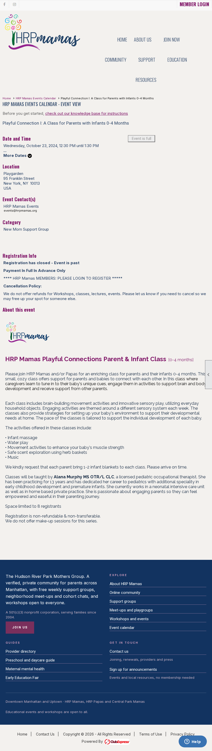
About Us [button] (143, 39)
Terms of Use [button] (150, 734)
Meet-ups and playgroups (131, 610)
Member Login (194, 4)
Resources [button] (145, 79)
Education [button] (177, 59)
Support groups (123, 601)
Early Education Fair (22, 677)
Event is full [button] (141, 138)
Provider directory (21, 651)
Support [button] (146, 59)
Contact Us (45, 734)
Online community (125, 592)
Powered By (93, 741)
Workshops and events (129, 619)
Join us (20, 627)
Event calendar (122, 627)
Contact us (119, 651)
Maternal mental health (25, 669)
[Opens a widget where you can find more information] (192, 742)
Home (122, 39)
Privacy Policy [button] (183, 734)
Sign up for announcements (133, 669)
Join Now (171, 39)
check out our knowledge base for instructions (86, 113)
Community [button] (115, 59)
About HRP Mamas (126, 584)
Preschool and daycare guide (30, 660)
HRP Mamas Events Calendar (36, 98)
